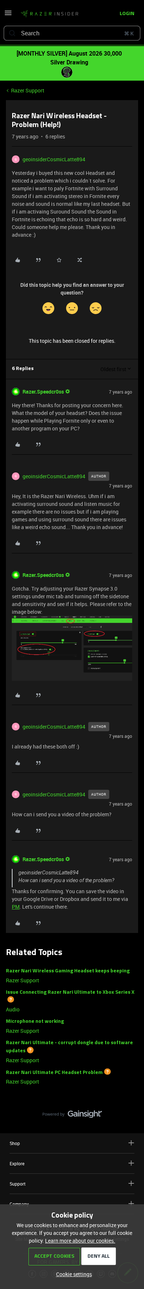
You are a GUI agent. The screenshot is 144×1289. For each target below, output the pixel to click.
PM (16, 906)
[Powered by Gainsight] (72, 1115)
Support (17, 1184)
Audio (13, 1009)
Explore (17, 1163)
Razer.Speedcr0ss (43, 391)
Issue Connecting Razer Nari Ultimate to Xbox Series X (70, 992)
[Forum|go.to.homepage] (49, 14)
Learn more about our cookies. (80, 1240)
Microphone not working (35, 1021)
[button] (8, 15)
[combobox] (72, 33)
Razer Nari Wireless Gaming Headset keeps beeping (68, 971)
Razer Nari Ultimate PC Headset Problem (54, 1072)
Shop (15, 1143)
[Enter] (12, 33)
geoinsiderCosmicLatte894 (54, 159)
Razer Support (27, 90)
